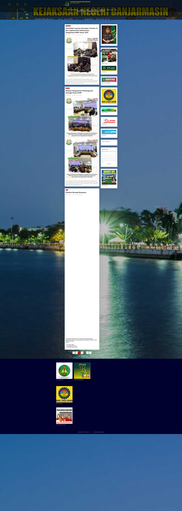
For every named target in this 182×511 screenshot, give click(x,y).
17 (87, 352)
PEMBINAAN (82, 9)
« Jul (107, 163)
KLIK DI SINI (104, 135)
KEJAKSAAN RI (91, 432)
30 (102, 161)
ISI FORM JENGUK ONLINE (61, 424)
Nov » (110, 163)
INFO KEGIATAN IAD (59, 379)
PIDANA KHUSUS (102, 9)
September (94, 13)
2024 (90, 13)
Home (87, 13)
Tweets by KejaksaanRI (106, 141)
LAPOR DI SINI (104, 124)
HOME (68, 9)
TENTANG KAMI (104, 185)
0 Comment (80, 34)
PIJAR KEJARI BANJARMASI (78, 379)
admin (75, 34)
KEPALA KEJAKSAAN (74, 9)
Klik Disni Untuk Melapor (106, 82)
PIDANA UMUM (94, 9)
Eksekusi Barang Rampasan (76, 192)
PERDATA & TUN (110, 9)
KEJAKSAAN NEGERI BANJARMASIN (80, 1)
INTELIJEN (87, 9)
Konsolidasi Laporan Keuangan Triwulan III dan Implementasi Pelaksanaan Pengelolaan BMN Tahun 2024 (82, 30)
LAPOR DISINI (104, 71)
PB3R (116, 9)
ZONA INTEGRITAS (105, 112)
